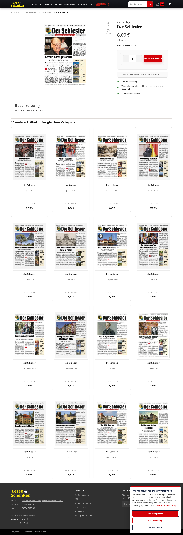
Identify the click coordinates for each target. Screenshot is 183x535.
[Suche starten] (150, 4)
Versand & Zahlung (83, 503)
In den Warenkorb (153, 58)
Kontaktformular (82, 495)
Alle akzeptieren (155, 513)
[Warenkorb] (169, 4)
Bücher (48, 4)
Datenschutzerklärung (166, 505)
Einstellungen (155, 527)
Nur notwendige (155, 520)
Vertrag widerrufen (83, 515)
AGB (77, 499)
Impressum (80, 511)
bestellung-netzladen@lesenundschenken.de (42, 500)
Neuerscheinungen (65, 4)
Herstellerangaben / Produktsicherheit (140, 75)
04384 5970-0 (28, 504)
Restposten (35, 4)
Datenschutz (80, 507)
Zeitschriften (85, 4)
